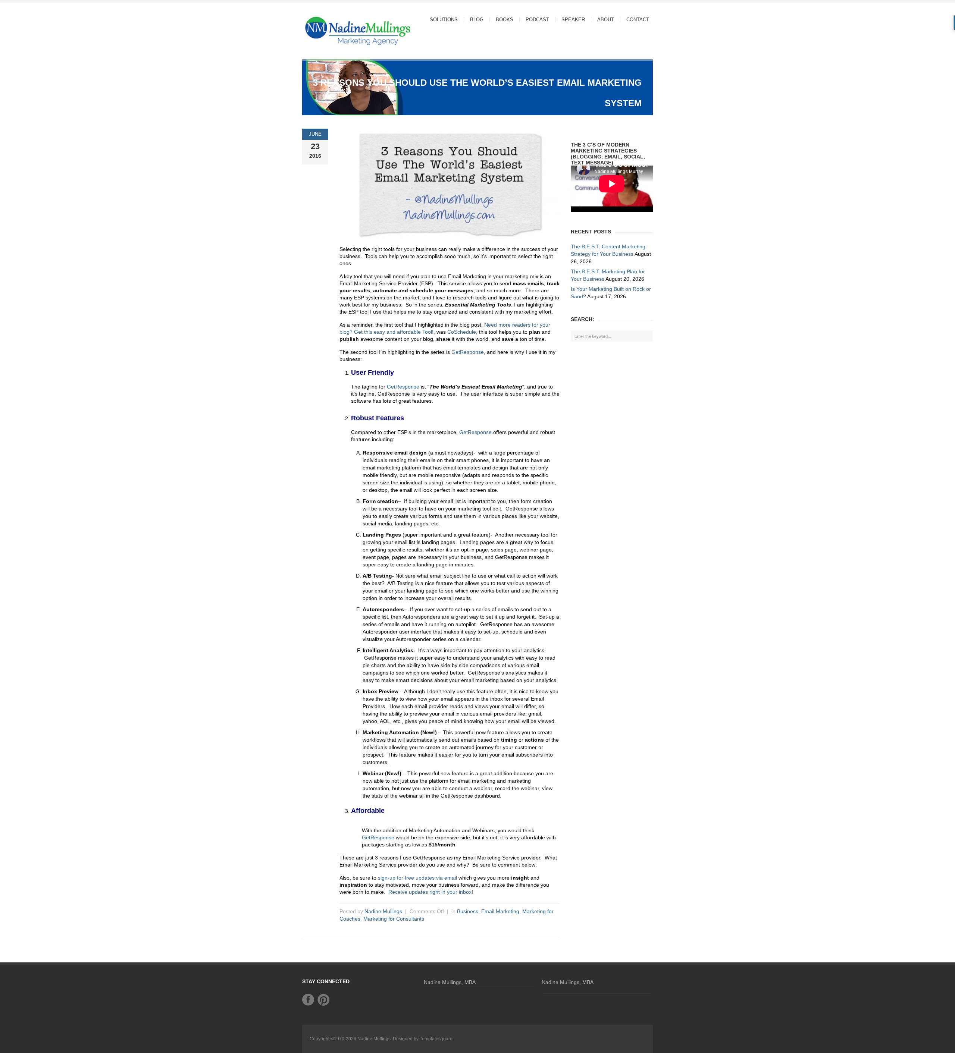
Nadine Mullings (383, 911)
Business (467, 911)
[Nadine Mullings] (343, 30)
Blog (476, 19)
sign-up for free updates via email (417, 878)
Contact (637, 19)
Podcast (537, 19)
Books (504, 19)
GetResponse (467, 352)
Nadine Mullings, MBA (450, 982)
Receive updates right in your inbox (430, 892)
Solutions (441, 19)
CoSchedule (461, 332)
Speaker (573, 19)
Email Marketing (500, 911)
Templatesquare (436, 1038)
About (602, 19)
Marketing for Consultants (393, 919)
